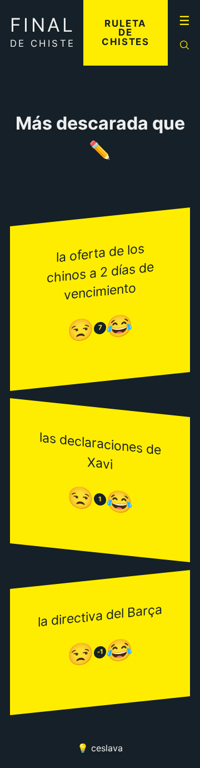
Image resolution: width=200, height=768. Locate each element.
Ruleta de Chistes (125, 33)
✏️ (100, 150)
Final (43, 31)
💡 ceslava (100, 748)
